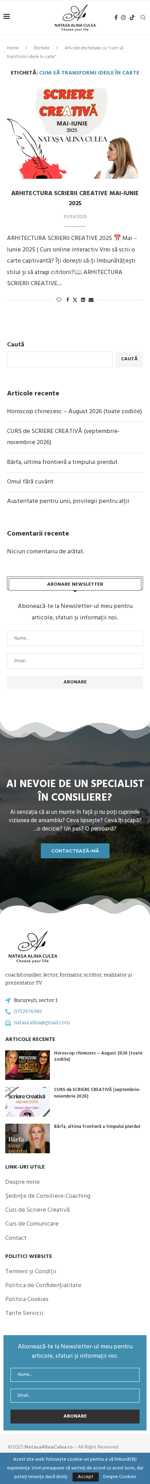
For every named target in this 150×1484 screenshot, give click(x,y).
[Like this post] (59, 300)
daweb (135, 1447)
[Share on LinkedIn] (83, 300)
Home (13, 48)
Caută (15, 345)
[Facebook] (116, 17)
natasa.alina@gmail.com (42, 1023)
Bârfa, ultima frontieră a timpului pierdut (62, 462)
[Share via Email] (91, 300)
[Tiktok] (132, 17)
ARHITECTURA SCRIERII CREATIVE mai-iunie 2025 (75, 198)
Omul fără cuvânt (30, 482)
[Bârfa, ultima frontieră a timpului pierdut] (27, 1138)
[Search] (143, 17)
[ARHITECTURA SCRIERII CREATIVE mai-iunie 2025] (75, 133)
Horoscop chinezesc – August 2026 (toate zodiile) (74, 412)
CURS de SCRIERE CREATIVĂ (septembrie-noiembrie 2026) (97, 1093)
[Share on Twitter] (75, 300)
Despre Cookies (119, 1477)
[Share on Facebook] (67, 300)
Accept (85, 1477)
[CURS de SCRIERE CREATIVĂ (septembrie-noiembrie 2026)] (27, 1101)
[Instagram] (123, 17)
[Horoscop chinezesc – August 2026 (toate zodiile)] (27, 1065)
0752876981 (28, 1011)
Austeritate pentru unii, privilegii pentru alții (68, 501)
